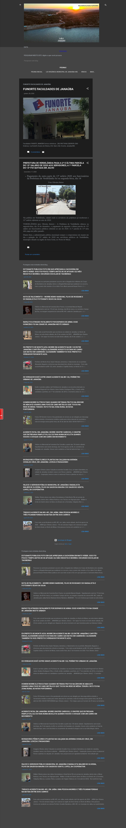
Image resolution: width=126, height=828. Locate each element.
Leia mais (85, 291)
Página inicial (36, 72)
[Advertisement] (100, 108)
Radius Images (68, 544)
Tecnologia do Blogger (64, 540)
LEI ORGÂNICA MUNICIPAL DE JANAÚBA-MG (62, 72)
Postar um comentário (32, 254)
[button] (87, 88)
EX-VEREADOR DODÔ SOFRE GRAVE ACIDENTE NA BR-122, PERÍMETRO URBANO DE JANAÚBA (59, 661)
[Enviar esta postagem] (43, 153)
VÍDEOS (84, 72)
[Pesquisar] (105, 5)
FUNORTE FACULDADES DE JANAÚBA (48, 89)
